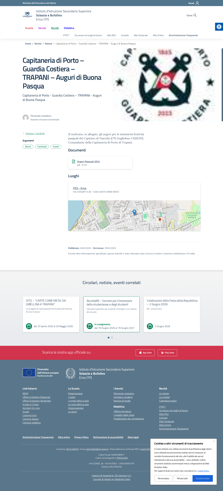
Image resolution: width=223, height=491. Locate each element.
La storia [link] (72, 411)
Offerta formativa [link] (122, 411)
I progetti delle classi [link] (124, 415)
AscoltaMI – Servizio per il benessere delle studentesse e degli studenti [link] (109, 302)
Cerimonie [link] (42, 146)
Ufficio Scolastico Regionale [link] (36, 397)
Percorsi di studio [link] (122, 401)
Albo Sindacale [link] (141, 35)
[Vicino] (214, 441)
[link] (219, 27)
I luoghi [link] (71, 397)
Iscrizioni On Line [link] (31, 408)
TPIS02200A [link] (122, 457)
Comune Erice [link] (29, 415)
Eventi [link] (56, 146)
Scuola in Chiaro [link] (31, 404)
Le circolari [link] (164, 397)
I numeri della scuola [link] (78, 401)
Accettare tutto (202, 478)
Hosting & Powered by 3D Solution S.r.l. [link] (111, 475)
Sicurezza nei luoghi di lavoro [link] (88, 35)
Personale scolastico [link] (124, 393)
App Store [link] (147, 352)
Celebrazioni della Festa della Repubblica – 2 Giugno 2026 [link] (172, 302)
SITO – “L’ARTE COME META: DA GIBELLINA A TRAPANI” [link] (46, 302)
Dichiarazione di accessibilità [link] (108, 437)
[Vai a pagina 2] (112, 338)
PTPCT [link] (66, 35)
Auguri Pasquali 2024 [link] (88, 161)
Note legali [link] (133, 437)
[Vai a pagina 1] (109, 338)
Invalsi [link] (26, 411)
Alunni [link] (28, 146)
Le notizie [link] (164, 393)
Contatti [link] (125, 35)
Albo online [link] (64, 437)
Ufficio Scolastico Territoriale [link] (37, 401)
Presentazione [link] (75, 393)
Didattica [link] (69, 28)
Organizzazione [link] (75, 408)
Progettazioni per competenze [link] (129, 418)
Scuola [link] (29, 28)
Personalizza (163, 478)
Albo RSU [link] (111, 35)
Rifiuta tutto (182, 478)
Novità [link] (55, 28)
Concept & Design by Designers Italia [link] (111, 479)
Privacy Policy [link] (81, 437)
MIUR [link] (25, 393)
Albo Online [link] (158, 35)
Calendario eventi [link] (168, 401)
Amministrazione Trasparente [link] (183, 35)
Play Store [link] (169, 352)
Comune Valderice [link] (32, 422)
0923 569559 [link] (72, 449)
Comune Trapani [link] (31, 419)
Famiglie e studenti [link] (123, 397)
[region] (183, 462)
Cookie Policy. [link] (203, 470)
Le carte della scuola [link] (78, 404)
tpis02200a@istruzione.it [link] (97, 449)
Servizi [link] (42, 28)
